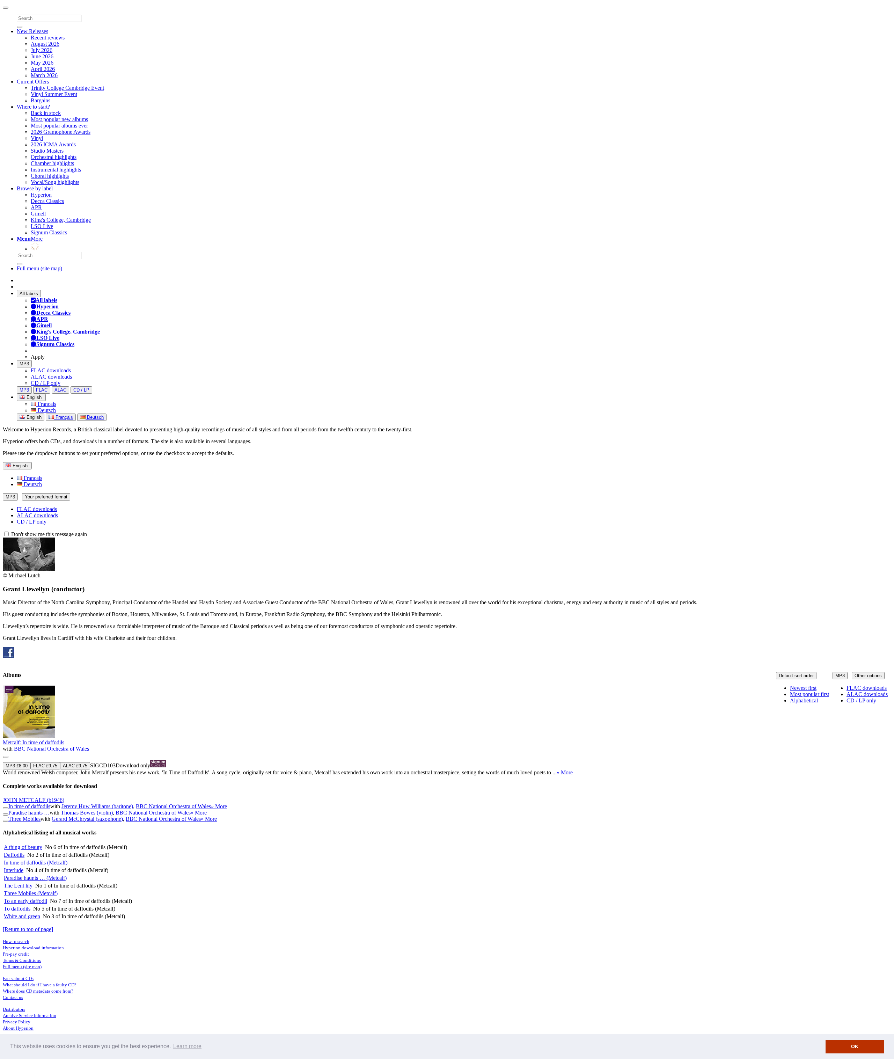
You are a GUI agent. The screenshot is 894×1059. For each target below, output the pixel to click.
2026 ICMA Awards (53, 144)
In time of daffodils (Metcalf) (35, 863)
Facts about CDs (18, 978)
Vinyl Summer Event (54, 94)
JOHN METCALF (33, 800)
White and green (22, 916)
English (33, 417)
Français (46, 404)
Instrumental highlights (56, 170)
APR (36, 207)
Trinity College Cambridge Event (67, 88)
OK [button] (854, 1046)
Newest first (803, 688)
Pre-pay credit (16, 954)
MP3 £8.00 (17, 765)
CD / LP (81, 390)
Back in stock (46, 113)
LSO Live (42, 226)
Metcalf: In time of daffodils (33, 742)
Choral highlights (50, 176)
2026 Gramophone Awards (60, 132)
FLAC (41, 390)
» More (565, 772)
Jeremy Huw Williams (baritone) (97, 806)
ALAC (60, 390)
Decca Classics (47, 201)
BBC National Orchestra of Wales (51, 749)
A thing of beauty (23, 847)
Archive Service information (29, 1015)
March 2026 (44, 75)
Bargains (40, 100)
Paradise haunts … (29, 813)
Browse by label (35, 188)
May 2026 (42, 63)
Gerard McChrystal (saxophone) (87, 819)
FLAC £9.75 (45, 765)
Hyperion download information (33, 947)
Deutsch (46, 410)
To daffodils (17, 909)
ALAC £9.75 (75, 765)
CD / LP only (45, 383)
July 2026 (41, 50)
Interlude (13, 870)
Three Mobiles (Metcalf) (31, 893)
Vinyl (37, 138)
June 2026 (42, 56)
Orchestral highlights (53, 157)
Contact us (13, 997)
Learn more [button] (187, 1046)
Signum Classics (49, 232)
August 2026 (45, 44)
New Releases (32, 31)
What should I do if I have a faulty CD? (39, 984)
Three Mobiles (24, 819)
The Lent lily (18, 886)
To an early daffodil (25, 901)
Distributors (14, 1009)
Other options (868, 675)
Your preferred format (46, 496)
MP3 (24, 363)
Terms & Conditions (22, 960)
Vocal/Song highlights (55, 182)
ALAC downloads (51, 377)
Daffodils (14, 855)
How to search (16, 941)
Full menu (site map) (39, 268)
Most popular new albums (59, 119)
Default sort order (796, 675)
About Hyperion (18, 1028)
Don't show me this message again (48, 534)
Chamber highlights (52, 163)
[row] (447, 731)
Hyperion (41, 195)
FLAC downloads (51, 370)
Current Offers (33, 82)
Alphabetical (804, 700)
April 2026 (43, 69)
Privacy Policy (16, 1021)
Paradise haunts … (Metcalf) (35, 878)
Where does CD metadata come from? (38, 991)
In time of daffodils (29, 806)
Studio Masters (47, 151)
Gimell (38, 214)
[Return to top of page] (28, 929)
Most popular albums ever (59, 126)
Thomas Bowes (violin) (87, 813)
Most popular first (809, 694)
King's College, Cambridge (61, 220)
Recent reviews (48, 38)
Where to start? (33, 107)
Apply (38, 357)
